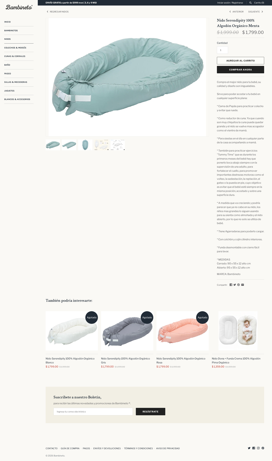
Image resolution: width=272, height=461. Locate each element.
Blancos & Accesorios (17, 99)
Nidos (7, 39)
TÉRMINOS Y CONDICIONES (138, 448)
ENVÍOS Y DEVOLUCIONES (107, 448)
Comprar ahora (240, 69)
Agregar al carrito (240, 60)
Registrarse (237, 2)
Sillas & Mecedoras (15, 82)
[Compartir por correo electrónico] (242, 284)
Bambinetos (11, 30)
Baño (7, 65)
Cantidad (222, 42)
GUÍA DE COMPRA (70, 448)
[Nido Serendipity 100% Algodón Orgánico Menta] (127, 77)
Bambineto (59, 455)
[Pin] (238, 284)
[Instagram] (258, 448)
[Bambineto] (19, 7)
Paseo (7, 73)
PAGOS (86, 448)
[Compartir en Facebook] (231, 284)
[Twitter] (249, 448)
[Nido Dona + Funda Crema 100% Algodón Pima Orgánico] (238, 330)
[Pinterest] (263, 448)
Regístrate (151, 411)
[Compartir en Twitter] (234, 284)
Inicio (7, 22)
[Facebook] (253, 448)
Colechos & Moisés (15, 48)
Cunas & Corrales (14, 56)
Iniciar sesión (223, 2)
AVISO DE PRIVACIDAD (168, 448)
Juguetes (9, 91)
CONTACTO (51, 448)
